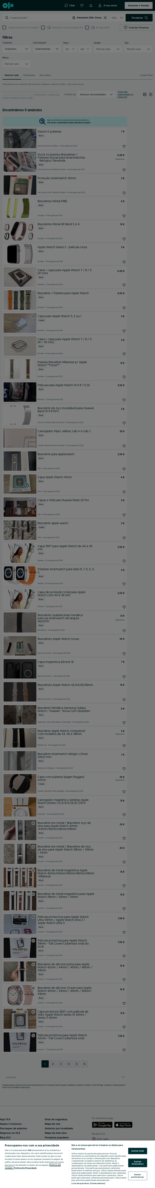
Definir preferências (137, 1175)
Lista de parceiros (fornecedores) (88, 1183)
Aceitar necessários (137, 1162)
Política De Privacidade (25, 1168)
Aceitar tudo (137, 1151)
